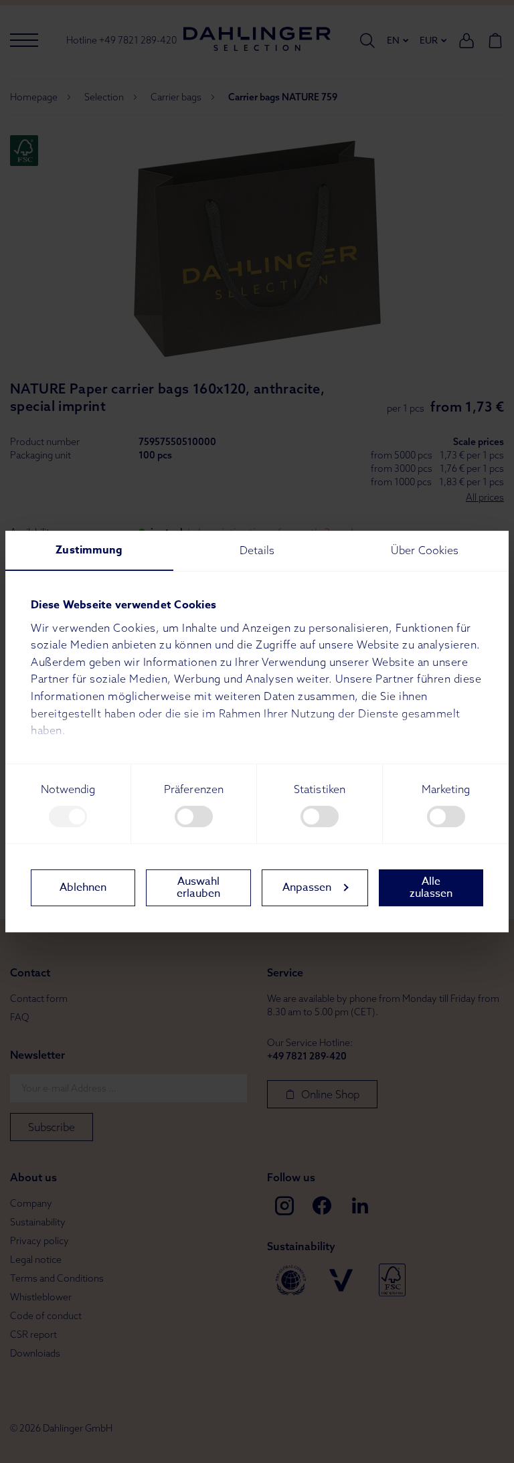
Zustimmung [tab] (89, 550)
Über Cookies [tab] (424, 550)
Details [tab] (257, 550)
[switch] (194, 816)
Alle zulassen (431, 887)
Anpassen (306, 887)
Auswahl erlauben (198, 887)
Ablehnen (83, 887)
